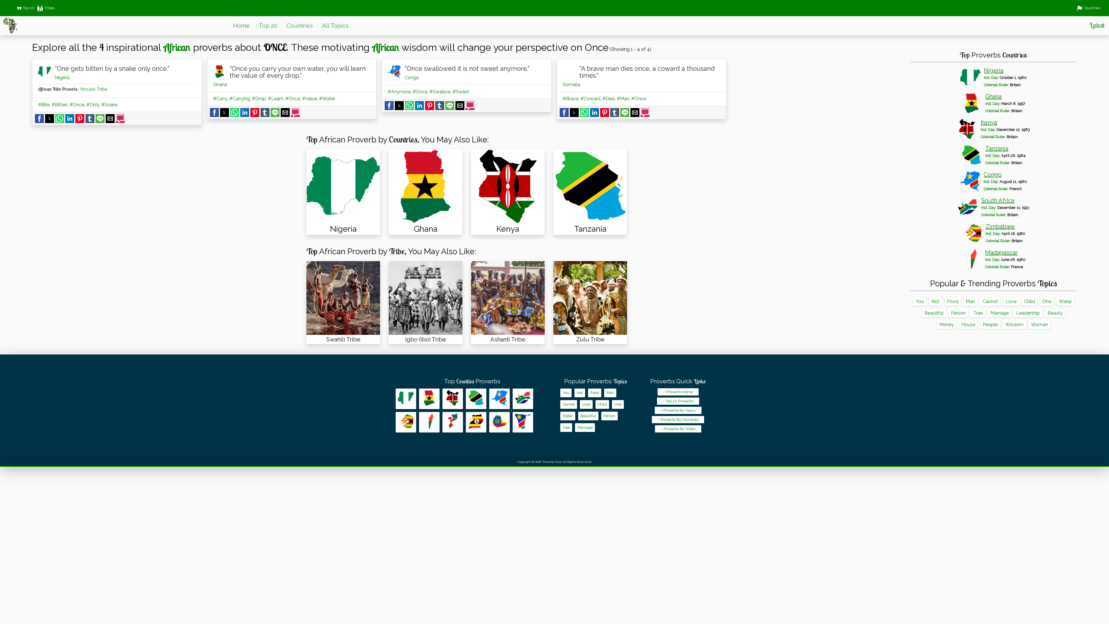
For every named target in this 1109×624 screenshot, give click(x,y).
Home (241, 25)
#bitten (60, 104)
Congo (412, 77)
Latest (1096, 25)
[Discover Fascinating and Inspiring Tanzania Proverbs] (590, 186)
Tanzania (996, 148)
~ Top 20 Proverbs (678, 401)
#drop (259, 98)
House (968, 324)
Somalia (571, 84)
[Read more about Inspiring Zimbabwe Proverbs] (406, 422)
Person (958, 313)
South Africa (997, 200)
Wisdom (1014, 324)
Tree (978, 313)
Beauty (1055, 313)
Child (1029, 301)
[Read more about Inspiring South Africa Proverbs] (523, 399)
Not (935, 301)
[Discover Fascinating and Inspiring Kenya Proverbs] (508, 186)
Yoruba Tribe (93, 89)
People (990, 324)
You (920, 301)
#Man (623, 98)
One (1046, 301)
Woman (1039, 324)
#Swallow (440, 91)
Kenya (989, 122)
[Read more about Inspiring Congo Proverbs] (499, 399)
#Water (327, 98)
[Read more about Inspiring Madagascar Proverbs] (429, 422)
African (176, 47)
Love (1011, 301)
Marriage (999, 313)
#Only (92, 104)
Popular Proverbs (595, 381)
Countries (299, 25)
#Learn (275, 98)
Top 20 (25, 8)
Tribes (46, 8)
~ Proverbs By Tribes (678, 429)
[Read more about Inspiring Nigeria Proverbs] (406, 399)
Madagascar (1001, 252)
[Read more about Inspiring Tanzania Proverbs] (476, 399)
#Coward (590, 98)
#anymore (399, 91)
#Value (309, 98)
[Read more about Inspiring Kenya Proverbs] (452, 399)
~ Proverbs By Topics (678, 410)
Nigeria (62, 77)
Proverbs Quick (678, 381)
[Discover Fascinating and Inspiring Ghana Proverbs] (425, 186)
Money (946, 324)
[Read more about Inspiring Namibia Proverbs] (523, 422)
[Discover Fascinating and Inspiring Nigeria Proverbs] (343, 186)
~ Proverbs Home (678, 392)
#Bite (44, 104)
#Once (77, 104)
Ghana (220, 84)
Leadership (1028, 313)
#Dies (608, 98)
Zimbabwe (1000, 226)
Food (952, 301)
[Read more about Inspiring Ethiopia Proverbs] (499, 422)
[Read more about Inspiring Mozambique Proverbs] (452, 422)
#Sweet (461, 91)
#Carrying (239, 98)
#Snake (109, 104)
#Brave (570, 98)
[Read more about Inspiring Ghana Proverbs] (429, 399)
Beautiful (934, 313)
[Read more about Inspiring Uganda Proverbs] (476, 422)
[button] (39, 118)
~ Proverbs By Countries (678, 419)
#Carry (220, 98)
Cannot (990, 301)
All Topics (335, 25)
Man (970, 301)
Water (1065, 301)
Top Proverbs (472, 381)
